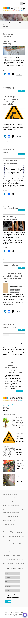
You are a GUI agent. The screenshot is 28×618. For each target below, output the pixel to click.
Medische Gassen (14, 88)
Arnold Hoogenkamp (9, 87)
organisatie (11, 540)
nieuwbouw (17, 532)
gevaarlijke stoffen (7, 509)
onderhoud (17, 536)
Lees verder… (20, 391)
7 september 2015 (7, 326)
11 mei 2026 (6, 88)
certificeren (21, 498)
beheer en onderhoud (9, 498)
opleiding (5, 540)
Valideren (16, 548)
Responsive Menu (24, 3)
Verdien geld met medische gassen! (10, 161)
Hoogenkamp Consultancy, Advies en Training (12, 22)
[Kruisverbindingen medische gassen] (14, 226)
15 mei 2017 (6, 208)
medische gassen (9, 524)
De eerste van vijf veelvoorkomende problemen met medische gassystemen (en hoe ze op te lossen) (14, 39)
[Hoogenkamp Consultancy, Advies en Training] (14, 9)
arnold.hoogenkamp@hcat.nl (9, 404)
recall (12, 544)
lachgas (13, 520)
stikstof (16, 543)
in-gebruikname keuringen (12, 513)
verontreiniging (6, 559)
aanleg (4, 494)
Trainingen (14, 327)
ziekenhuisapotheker (10, 564)
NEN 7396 (8, 531)
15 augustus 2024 (7, 151)
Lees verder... (21, 90)
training (10, 548)
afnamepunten (8, 494)
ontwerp (22, 536)
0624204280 (6, 405)
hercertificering (20, 509)
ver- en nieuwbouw (7, 551)
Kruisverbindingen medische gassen (10, 217)
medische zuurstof (17, 527)
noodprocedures (7, 536)
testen (4, 24)
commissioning (5, 501)
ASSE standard (14, 494)
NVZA (13, 536)
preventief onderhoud (7, 543)
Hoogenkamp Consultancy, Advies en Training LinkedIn (14, 610)
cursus (11, 501)
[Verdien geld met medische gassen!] (14, 171)
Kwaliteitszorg (7, 520)
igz (4, 513)
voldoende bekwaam (16, 559)
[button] (25, 615)
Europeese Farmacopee (8, 505)
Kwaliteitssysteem (13, 516)
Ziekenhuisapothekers (12, 597)
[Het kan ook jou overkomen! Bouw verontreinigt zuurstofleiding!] (14, 112)
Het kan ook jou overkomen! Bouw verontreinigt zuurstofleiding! (10, 100)
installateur (22, 512)
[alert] (14, 344)
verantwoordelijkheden (11, 555)
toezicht (5, 548)
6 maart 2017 (6, 265)
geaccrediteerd (17, 505)
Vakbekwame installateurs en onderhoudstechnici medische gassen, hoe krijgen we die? (13, 277)
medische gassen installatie (8, 527)
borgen (17, 498)
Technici (8, 596)
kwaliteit (4, 516)
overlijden (15, 540)
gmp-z (15, 509)
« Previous (6, 335)
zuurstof (21, 564)
